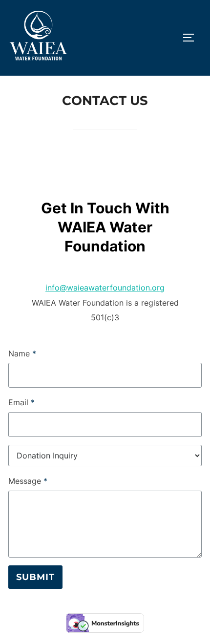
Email (21, 402)
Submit (35, 577)
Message (27, 481)
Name (22, 353)
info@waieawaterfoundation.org (105, 287)
